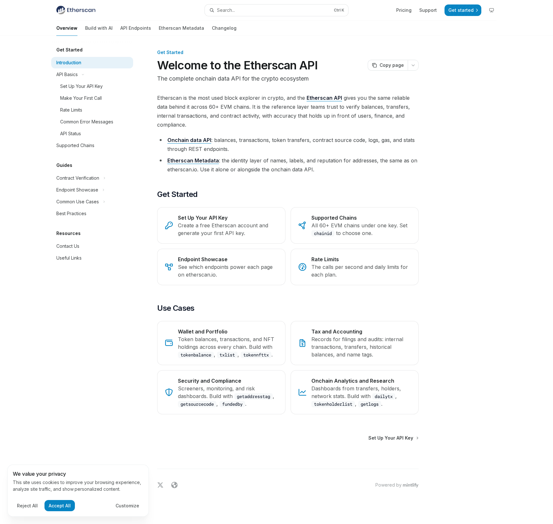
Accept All (60, 505)
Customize (127, 505)
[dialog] (78, 491)
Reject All (27, 505)
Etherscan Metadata (181, 28)
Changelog (224, 28)
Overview (66, 28)
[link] (221, 225)
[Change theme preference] (491, 10)
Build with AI (99, 28)
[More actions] (413, 65)
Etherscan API (324, 98)
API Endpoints (135, 28)
